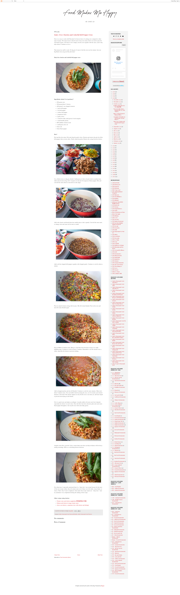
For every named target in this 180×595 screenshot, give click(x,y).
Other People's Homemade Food (118, 364)
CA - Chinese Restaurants (118, 400)
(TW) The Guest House (117, 264)
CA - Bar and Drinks (117, 385)
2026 (113, 91)
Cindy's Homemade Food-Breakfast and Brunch (118, 294)
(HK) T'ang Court (116, 190)
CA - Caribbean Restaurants (119, 397)
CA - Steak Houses (116, 442)
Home (78, 554)
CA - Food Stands (116, 415)
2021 (113, 147)
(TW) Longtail (115, 243)
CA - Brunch (115, 390)
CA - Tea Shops (115, 443)
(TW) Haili (114, 229)
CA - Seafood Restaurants (118, 439)
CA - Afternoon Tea (116, 375)
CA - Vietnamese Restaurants (116, 448)
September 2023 (118, 126)
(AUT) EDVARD (115, 182)
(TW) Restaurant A (116, 253)
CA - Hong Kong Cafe (117, 421)
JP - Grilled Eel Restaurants (119, 519)
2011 (113, 168)
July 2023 (116, 130)
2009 (113, 172)
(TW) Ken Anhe (115, 238)
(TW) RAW (114, 252)
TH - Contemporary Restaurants (117, 542)
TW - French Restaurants (118, 567)
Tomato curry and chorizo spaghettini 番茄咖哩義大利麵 (71, 501)
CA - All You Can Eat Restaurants (117, 378)
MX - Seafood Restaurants (118, 490)
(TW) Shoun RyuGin (117, 255)
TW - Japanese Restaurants (118, 569)
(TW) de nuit (115, 226)
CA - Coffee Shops (116, 403)
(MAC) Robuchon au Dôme (118, 212)
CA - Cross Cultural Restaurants (117, 405)
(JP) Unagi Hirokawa (117, 208)
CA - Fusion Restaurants (118, 419)
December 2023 (117, 99)
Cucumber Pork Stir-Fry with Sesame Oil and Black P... (119, 118)
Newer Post (57, 554)
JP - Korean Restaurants (118, 525)
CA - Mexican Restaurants (118, 435)
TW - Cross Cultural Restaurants (117, 561)
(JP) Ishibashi (115, 200)
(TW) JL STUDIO (116, 236)
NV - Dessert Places (117, 468)
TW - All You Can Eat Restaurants (117, 549)
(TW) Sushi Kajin (116, 257)
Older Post (100, 554)
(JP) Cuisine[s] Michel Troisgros (117, 192)
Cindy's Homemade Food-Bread (118, 291)
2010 (113, 170)
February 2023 (117, 141)
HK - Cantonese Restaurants (116, 512)
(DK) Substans (115, 188)
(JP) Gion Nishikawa (117, 196)
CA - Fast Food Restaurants (118, 412)
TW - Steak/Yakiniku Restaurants (117, 571)
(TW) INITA (114, 234)
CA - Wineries (115, 450)
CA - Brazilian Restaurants (118, 387)
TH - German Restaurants (118, 544)
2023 (113, 98)
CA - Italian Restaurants (118, 425)
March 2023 (116, 139)
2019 (113, 152)
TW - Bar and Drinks (117, 555)
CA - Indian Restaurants (118, 423)
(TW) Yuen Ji (115, 270)
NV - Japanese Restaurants (118, 471)
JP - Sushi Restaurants (117, 531)
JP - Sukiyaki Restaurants (118, 529)
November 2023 (117, 101)
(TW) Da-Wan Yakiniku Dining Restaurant (117, 223)
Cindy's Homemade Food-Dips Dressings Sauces (118, 303)
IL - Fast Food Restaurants (118, 455)
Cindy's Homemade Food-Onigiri (118, 324)
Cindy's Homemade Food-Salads (118, 340)
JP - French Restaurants (118, 517)
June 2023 (116, 133)
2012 (113, 166)
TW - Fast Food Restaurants (119, 563)
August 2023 (117, 128)
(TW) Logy (114, 241)
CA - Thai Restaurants (117, 445)
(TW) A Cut (114, 217)
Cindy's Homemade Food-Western (85, 514)
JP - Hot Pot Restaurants (118, 521)
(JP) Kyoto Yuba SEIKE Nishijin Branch (117, 202)
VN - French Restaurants (118, 573)
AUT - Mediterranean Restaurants (117, 500)
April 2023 (116, 137)
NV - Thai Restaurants (117, 474)
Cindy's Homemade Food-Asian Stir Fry (118, 288)
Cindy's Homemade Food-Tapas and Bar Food (118, 352)
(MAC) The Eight (116, 214)
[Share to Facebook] (78, 511)
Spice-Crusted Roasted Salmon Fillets (119, 114)
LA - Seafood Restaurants (118, 461)
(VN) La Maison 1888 (117, 273)
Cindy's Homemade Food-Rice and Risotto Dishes (118, 337)
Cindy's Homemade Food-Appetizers (118, 281)
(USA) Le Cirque (116, 271)
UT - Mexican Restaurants (118, 476)
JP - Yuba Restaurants (117, 535)
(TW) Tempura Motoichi (117, 262)
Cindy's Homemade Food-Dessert (118, 300)
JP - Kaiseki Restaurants (118, 523)
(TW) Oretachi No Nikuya (118, 250)
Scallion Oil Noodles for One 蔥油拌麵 (119, 106)
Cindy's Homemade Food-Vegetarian (118, 355)
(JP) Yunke (114, 210)
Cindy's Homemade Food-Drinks (118, 306)
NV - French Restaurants (118, 470)
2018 (113, 154)
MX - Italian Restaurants (118, 488)
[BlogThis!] (76, 511)
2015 (113, 160)
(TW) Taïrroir (115, 261)
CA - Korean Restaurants (118, 429)
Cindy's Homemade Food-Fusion (118, 312)
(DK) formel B (115, 186)
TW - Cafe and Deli (116, 556)
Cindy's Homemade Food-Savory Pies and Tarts (118, 343)
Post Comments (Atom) (65, 557)
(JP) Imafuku (115, 198)
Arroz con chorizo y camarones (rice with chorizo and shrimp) (73, 505)
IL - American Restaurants (118, 452)
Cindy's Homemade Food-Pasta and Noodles (68, 514)
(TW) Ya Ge (114, 268)
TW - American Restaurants (118, 551)
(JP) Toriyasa (115, 207)
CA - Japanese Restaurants (118, 426)
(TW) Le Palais (115, 240)
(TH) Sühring (115, 216)
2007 (113, 176)
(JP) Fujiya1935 (115, 195)
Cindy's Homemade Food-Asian (118, 284)
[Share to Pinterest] (80, 511)
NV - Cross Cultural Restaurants (117, 465)
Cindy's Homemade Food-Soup (118, 346)
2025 (113, 93)
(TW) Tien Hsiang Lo (117, 266)
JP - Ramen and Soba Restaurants (117, 527)
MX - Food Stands (116, 486)
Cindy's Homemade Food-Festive (118, 309)
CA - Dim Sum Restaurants (118, 409)
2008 (113, 174)
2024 (113, 96)
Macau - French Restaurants (119, 540)
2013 (113, 164)
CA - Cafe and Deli (116, 395)
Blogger (102, 585)
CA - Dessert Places (117, 408)
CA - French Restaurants (118, 417)
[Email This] (74, 511)
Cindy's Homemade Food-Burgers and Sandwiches (118, 297)
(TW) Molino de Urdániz (118, 245)
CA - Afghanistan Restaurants (116, 373)
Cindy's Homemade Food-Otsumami (118, 327)
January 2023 (117, 143)
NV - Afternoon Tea (116, 463)
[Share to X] (77, 511)
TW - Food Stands (116, 565)
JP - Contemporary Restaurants (116, 515)
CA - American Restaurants (118, 380)
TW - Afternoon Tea (117, 546)
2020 (113, 149)
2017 (113, 156)
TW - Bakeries (115, 553)
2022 (113, 145)
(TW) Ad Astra (115, 219)
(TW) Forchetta (115, 228)
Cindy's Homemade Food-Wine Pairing (118, 361)
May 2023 (116, 135)
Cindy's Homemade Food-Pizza (118, 333)
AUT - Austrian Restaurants (118, 497)
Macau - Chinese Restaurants (116, 537)
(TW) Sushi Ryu (116, 259)
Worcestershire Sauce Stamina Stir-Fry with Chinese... (119, 110)
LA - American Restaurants (118, 458)
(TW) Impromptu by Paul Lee (118, 232)
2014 (113, 162)
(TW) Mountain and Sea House (117, 247)
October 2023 (117, 104)
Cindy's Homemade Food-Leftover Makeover (118, 315)
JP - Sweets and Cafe (117, 533)
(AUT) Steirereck (116, 184)
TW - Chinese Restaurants (118, 558)
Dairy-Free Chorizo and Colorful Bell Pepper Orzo (73, 35)
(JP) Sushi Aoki (115, 205)
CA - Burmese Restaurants (118, 392)
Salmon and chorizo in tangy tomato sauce (68, 503)
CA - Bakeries (115, 383)
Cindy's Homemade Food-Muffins (118, 318)
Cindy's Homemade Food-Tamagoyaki (118, 349)
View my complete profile (118, 39)
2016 (113, 158)
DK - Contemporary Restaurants (117, 503)
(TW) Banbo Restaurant (117, 221)
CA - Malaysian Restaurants (118, 432)
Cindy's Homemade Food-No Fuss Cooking (119, 321)
